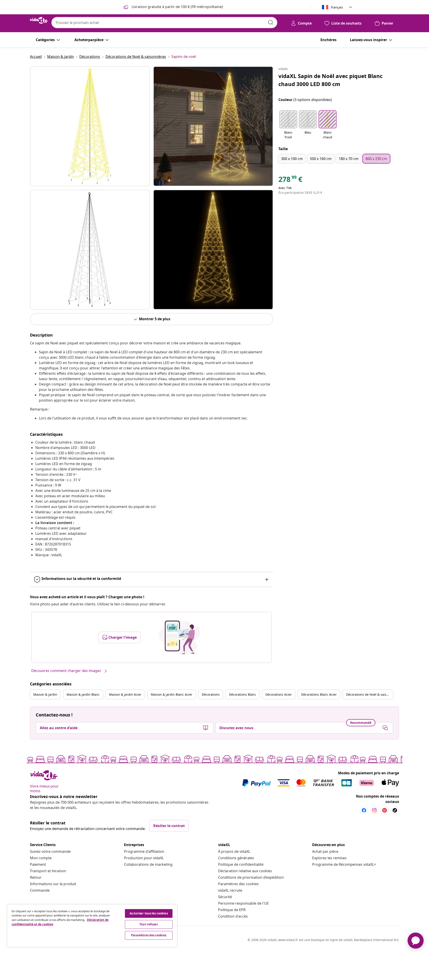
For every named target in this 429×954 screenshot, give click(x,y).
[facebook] (364, 810)
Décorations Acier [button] (278, 694)
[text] (290, 180)
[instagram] (374, 810)
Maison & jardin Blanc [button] (83, 694)
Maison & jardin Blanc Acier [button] (171, 694)
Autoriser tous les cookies (149, 913)
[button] (288, 125)
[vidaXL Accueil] (39, 20)
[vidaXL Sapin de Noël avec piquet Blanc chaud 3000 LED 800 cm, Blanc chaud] (89, 126)
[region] (92, 925)
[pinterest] (384, 810)
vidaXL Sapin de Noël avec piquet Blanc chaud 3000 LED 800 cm (330, 80)
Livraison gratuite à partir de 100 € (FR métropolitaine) (177, 6)
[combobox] (164, 22)
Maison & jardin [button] (45, 694)
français (337, 7)
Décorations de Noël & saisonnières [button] (369, 694)
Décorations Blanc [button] (242, 694)
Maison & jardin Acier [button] (125, 694)
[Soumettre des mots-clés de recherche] (270, 22)
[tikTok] (395, 810)
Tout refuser (148, 924)
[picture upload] (179, 637)
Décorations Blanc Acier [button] (319, 694)
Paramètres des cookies (238, 883)
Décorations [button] (211, 694)
